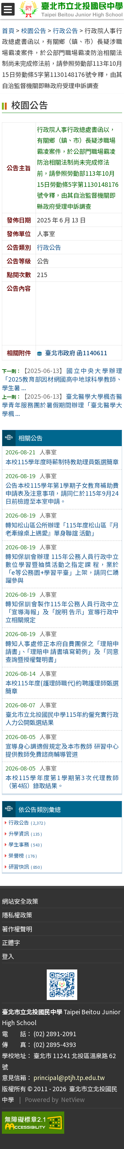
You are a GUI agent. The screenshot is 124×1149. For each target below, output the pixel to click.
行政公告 (27, 822)
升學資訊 (25, 833)
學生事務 (25, 844)
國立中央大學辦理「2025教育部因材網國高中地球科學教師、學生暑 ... (62, 379)
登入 (8, 956)
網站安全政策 (20, 901)
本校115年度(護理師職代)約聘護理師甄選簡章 (62, 686)
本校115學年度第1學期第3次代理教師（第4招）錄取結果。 (62, 781)
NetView (73, 1099)
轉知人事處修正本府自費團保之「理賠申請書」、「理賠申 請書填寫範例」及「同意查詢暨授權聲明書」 (62, 651)
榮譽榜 (23, 855)
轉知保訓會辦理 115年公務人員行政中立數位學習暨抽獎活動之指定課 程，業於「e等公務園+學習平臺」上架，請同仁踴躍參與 (62, 568)
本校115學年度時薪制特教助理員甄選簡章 (62, 461)
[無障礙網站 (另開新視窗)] (62, 1123)
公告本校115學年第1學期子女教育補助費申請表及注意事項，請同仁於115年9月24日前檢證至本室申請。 (62, 493)
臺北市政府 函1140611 (76, 352)
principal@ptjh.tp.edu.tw (69, 1077)
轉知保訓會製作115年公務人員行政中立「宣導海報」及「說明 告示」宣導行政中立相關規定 (62, 611)
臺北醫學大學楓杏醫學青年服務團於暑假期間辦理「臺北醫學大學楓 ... (62, 405)
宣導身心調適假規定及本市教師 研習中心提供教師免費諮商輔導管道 (62, 750)
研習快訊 (25, 866)
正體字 (11, 942)
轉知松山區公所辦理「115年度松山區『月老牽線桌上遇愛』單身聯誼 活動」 (62, 528)
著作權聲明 (17, 928)
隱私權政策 (17, 914)
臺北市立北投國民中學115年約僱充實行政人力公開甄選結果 (62, 718)
